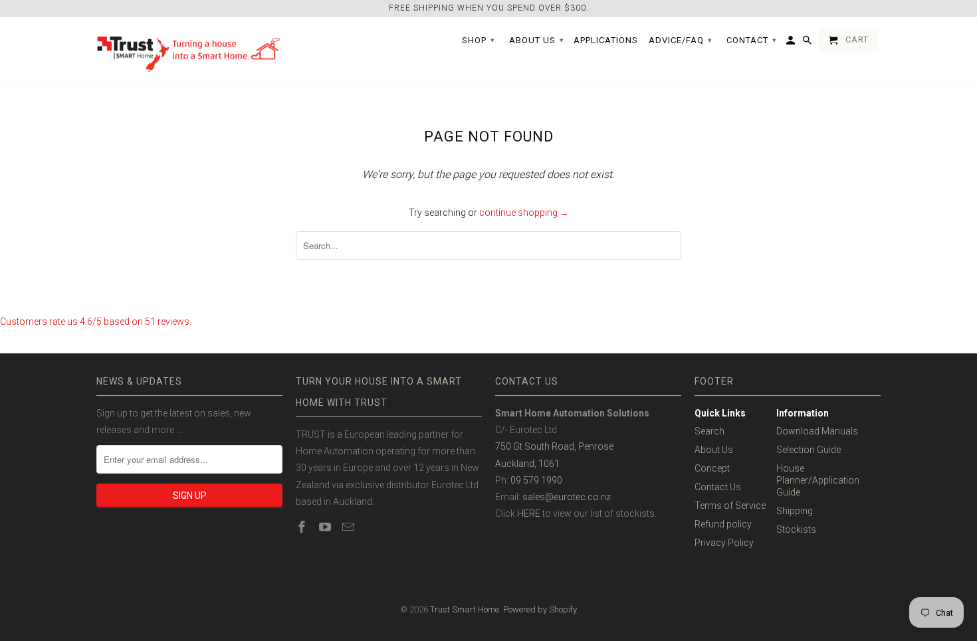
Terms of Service (730, 505)
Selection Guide (808, 449)
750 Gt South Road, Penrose (554, 446)
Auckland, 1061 (527, 463)
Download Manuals (817, 431)
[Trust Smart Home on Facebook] (303, 527)
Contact (751, 40)
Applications (606, 40)
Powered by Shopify (540, 609)
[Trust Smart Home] (189, 50)
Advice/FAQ (680, 40)
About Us (714, 449)
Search (709, 431)
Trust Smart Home (464, 609)
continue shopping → (524, 212)
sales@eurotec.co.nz (566, 497)
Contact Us (718, 487)
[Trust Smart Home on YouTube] (326, 527)
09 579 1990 (536, 480)
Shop (478, 40)
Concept (712, 468)
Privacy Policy (724, 542)
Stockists (796, 529)
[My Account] (791, 43)
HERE (528, 513)
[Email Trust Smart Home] (349, 527)
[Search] (808, 43)
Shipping (794, 510)
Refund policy (723, 524)
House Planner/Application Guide (817, 480)
